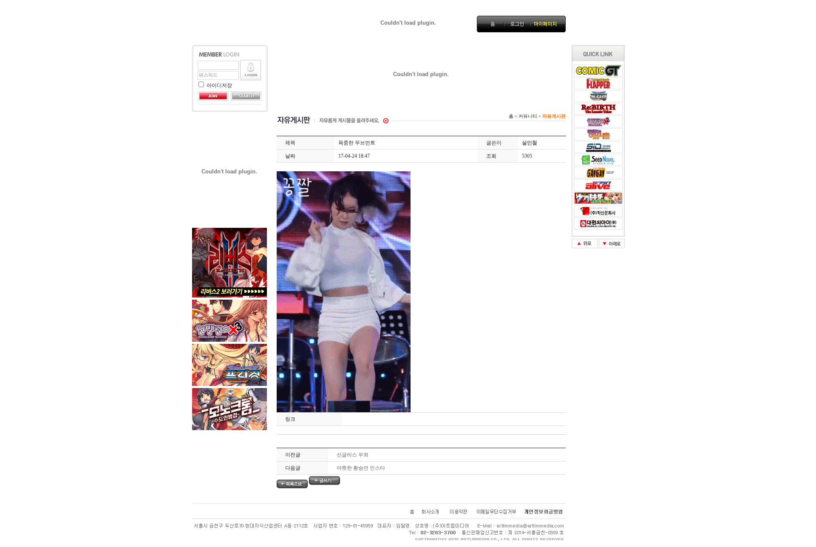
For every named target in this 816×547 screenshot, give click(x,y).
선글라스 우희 (352, 455)
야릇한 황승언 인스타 (361, 468)
